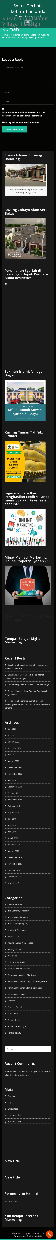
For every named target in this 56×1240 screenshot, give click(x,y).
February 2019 (14, 793)
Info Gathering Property (18, 910)
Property (11, 1000)
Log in (10, 1102)
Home (5, 34)
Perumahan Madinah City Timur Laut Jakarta (27, 981)
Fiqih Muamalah (15, 904)
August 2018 (13, 812)
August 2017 (13, 883)
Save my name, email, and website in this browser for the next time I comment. (23, 114)
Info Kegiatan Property (18, 917)
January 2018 (13, 851)
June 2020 (12, 780)
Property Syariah (15, 1007)
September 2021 (15, 748)
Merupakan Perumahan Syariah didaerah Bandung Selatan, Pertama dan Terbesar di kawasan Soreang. (28, 704)
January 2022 (13, 741)
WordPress (33, 1233)
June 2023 (12, 729)
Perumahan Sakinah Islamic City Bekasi (25, 988)
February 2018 (14, 844)
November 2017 (15, 864)
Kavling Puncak (14, 949)
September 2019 (15, 786)
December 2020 (15, 767)
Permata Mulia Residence (19, 968)
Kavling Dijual (14, 936)
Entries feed (13, 1109)
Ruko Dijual (13, 1013)
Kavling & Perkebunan (17, 930)
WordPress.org (14, 1121)
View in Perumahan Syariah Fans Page (27, 618)
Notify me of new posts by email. (21, 122)
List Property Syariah (17, 962)
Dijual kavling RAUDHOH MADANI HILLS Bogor (28, 684)
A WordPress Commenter (16, 1071)
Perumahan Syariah (16, 994)
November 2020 (15, 774)
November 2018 (15, 799)
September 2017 (15, 876)
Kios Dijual (12, 955)
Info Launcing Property (18, 923)
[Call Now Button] (49, 1234)
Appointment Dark (22, 1236)
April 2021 (12, 754)
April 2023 (12, 735)
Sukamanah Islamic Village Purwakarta (30, 34)
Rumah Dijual (14, 1020)
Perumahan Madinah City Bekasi (22, 975)
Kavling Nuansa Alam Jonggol (21, 943)
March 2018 (13, 838)
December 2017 (15, 857)
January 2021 (13, 761)
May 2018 (12, 825)
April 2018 (12, 831)
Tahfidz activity (14, 1033)
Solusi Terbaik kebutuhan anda (28, 8)
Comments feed (15, 1115)
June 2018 (12, 819)
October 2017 (14, 870)
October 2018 (14, 806)
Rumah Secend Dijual (17, 1026)
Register (11, 1096)
